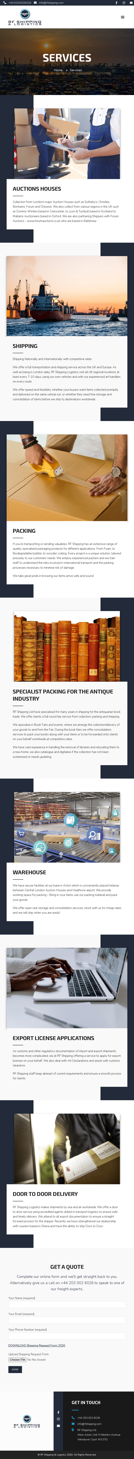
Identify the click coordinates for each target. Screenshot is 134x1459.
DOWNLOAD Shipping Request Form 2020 (36, 1346)
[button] (123, 17)
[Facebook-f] (116, 3)
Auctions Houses (37, 188)
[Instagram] (124, 3)
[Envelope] (131, 3)
